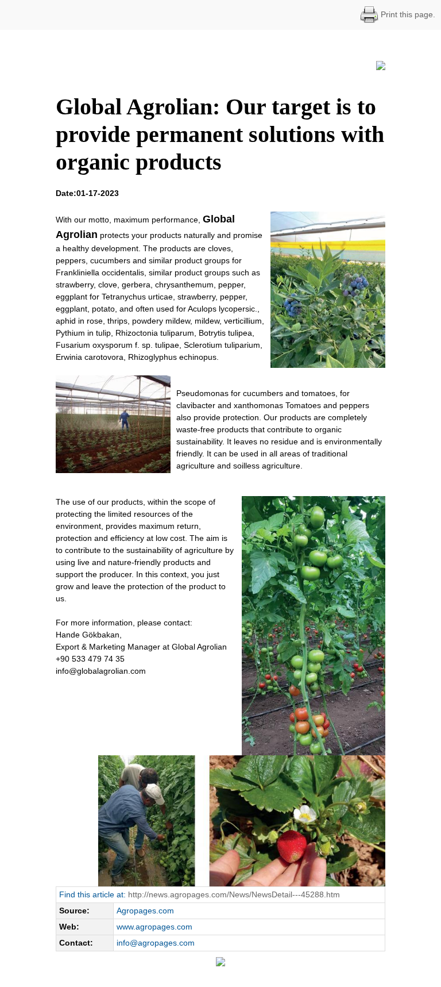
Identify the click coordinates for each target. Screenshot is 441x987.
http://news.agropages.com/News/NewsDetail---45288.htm (234, 894)
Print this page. (406, 14)
